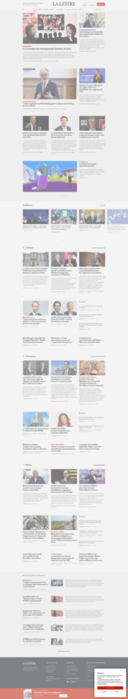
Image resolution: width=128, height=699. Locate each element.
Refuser (117, 691)
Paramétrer (103, 691)
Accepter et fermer (110, 687)
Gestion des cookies (102, 683)
